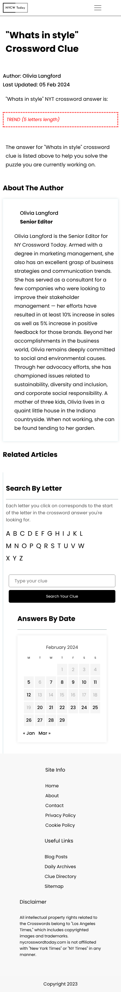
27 (39, 720)
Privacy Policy (60, 815)
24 (84, 707)
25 (95, 707)
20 (40, 707)
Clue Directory (61, 876)
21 (51, 707)
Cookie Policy (60, 825)
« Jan (29, 733)
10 (84, 682)
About (52, 795)
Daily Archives (60, 866)
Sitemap (54, 886)
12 (29, 695)
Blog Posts (56, 857)
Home (52, 786)
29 (62, 720)
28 (51, 720)
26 (29, 720)
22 (62, 707)
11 (95, 682)
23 (73, 707)
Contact (54, 805)
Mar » (45, 733)
